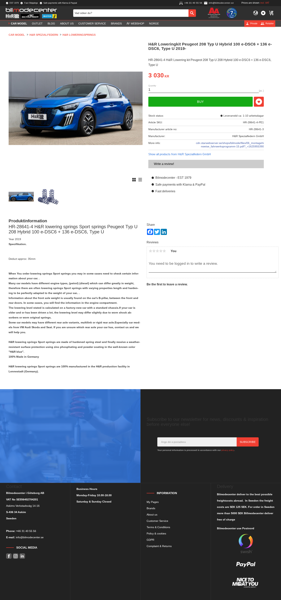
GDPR (150, 539)
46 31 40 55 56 (27, 531)
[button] (263, 13)
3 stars (157, 251)
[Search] (192, 13)
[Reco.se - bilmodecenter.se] (231, 13)
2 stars (154, 251)
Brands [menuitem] (116, 23)
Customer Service (157, 520)
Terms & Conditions (158, 527)
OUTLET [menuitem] (37, 23)
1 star (150, 251)
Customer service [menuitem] (92, 23)
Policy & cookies (156, 533)
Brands (151, 508)
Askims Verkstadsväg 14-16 (23, 505)
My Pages (153, 501)
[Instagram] (15, 556)
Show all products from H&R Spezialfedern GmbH (179, 154)
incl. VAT (264, 3)
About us (152, 514)
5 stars (164, 251)
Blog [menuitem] (51, 23)
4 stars (160, 251)
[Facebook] (9, 556)
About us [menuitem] (67, 23)
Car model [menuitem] (19, 23)
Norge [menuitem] (154, 23)
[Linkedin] (22, 556)
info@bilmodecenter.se (30, 537)
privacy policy (227, 450)
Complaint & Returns (159, 546)
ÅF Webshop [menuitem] (135, 23)
